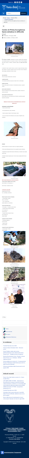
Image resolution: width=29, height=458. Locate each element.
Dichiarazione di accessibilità (16, 430)
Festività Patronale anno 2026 (10, 345)
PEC (19, 431)
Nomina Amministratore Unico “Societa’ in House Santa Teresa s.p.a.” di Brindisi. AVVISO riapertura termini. (14, 358)
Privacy (8, 428)
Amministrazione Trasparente (12, 452)
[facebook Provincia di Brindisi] (15, 2)
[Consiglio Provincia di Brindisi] (21, 2)
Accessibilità (12, 429)
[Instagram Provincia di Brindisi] (17, 2)
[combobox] (13, 13)
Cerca (24, 13)
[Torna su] (26, 455)
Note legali (15, 428)
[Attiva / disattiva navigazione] (3, 13)
